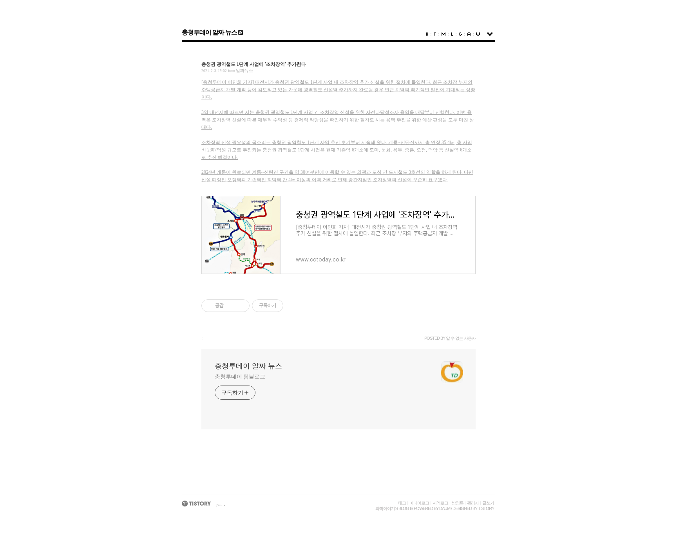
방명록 (457, 503)
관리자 (473, 503)
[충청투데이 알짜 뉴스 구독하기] (240, 32)
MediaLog (443, 34)
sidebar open (490, 34)
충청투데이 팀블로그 (240, 377)
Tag (435, 34)
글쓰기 (488, 503)
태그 (402, 503)
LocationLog (452, 34)
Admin (469, 34)
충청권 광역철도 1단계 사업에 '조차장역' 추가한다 (253, 64)
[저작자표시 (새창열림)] (286, 306)
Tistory (486, 508)
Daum (444, 508)
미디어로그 (419, 503)
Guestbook (460, 34)
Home (427, 34)
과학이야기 (385, 508)
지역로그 (440, 503)
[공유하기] (231, 306)
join (219, 504)
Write (478, 34)
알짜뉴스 (244, 70)
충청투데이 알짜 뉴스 (209, 32)
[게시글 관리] (241, 306)
